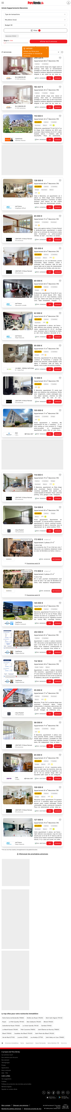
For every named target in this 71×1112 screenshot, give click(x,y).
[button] (14, 73)
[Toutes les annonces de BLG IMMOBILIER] (9, 78)
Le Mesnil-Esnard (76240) (10, 1029)
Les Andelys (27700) (37, 1037)
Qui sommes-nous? (7, 1055)
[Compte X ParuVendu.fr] (43, 1092)
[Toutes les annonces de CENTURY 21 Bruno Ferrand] (9, 239)
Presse (3, 1065)
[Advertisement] (47, 872)
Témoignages (5, 1062)
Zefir (16, 777)
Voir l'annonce (56, 559)
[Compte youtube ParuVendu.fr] (68, 1092)
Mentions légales (6, 1086)
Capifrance (18, 622)
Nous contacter (6, 1070)
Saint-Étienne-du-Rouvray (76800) (48, 1029)
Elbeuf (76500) (6, 1033)
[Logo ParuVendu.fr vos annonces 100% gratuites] (36, 5)
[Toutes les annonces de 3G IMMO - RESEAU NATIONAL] (9, 369)
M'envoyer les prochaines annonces (33, 854)
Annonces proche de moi (32, 1109)
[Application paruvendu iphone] (51, 1097)
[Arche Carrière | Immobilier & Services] (65, 1107)
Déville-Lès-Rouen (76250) (35, 1018)
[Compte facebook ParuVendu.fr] (53, 1092)
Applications (5, 1068)
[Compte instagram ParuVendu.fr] (58, 1092)
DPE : (52, 125)
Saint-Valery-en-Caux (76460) (55, 1037)
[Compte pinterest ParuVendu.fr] (63, 1092)
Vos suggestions (6, 1079)
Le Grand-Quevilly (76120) (31, 1025)
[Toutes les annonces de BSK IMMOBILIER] (9, 434)
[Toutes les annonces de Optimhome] (9, 139)
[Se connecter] (68, 3)
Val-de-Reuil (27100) (8, 1037)
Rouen (4, 1022)
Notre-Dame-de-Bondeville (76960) (13, 1018)
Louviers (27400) (22, 1037)
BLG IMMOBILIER (20, 77)
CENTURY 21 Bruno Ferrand (23, 238)
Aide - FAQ (4, 1073)
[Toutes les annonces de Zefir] (9, 778)
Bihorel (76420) (48, 1022)
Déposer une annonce (20, 1105)
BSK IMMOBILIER (19, 433)
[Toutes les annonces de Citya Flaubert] (9, 531)
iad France (18, 206)
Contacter (58, 78)
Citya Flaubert (19, 530)
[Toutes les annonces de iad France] (9, 207)
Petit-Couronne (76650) (28, 1029)
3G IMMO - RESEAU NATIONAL (24, 368)
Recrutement (5, 1060)
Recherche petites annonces (11, 1109)
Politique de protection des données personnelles (16, 1084)
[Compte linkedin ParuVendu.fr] (48, 1092)
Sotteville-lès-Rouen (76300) (11, 1025)
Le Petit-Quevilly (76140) (16, 1022)
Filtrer (36, 30)
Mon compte (5, 1105)
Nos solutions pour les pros (9, 1057)
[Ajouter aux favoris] (60, 57)
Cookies (3, 1081)
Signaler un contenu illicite (9, 1089)
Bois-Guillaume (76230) (34, 1022)
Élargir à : (8, 40)
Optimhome (18, 138)
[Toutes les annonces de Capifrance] (9, 623)
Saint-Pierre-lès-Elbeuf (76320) (44, 1033)
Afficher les (48, 41)
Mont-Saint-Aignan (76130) (54, 1018)
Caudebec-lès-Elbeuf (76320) (23, 1033)
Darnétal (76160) (46, 1025)
